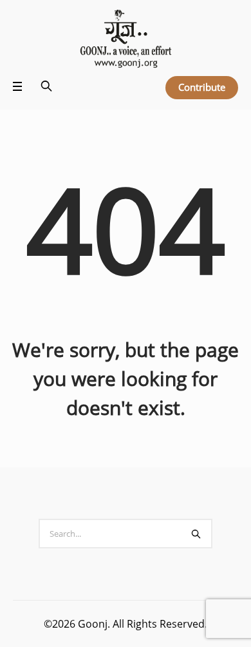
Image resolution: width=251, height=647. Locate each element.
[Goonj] (125, 40)
